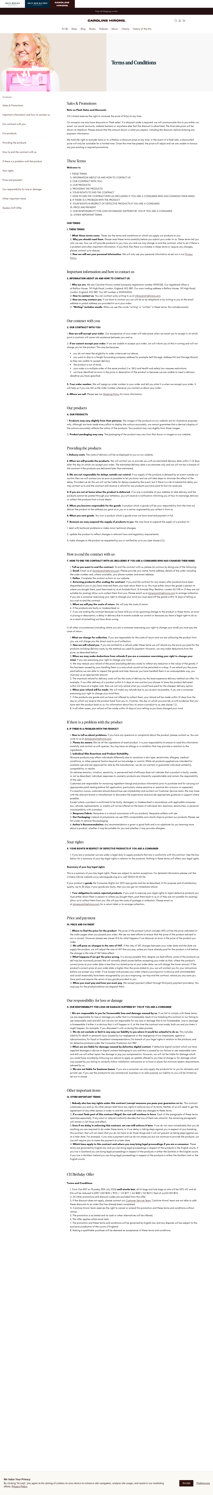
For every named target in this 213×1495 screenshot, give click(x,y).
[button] (175, 20)
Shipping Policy (111, 394)
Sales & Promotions (12, 105)
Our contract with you (14, 124)
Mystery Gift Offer (12, 207)
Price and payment (12, 179)
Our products (9, 133)
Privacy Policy (19, 1486)
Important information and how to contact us (26, 114)
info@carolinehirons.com (147, 295)
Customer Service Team (138, 1200)
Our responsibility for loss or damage (21, 189)
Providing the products (14, 142)
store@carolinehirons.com (105, 570)
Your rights (7, 170)
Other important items (14, 198)
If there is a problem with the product (22, 161)
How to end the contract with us (19, 151)
